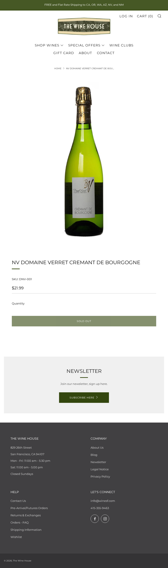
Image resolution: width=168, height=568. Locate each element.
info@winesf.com (103, 501)
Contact (106, 53)
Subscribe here (82, 397)
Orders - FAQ (19, 522)
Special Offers (84, 45)
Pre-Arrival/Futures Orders (29, 508)
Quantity (18, 303)
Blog (94, 455)
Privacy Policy (100, 476)
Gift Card (63, 53)
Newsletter (98, 462)
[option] (84, 161)
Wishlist (16, 537)
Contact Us (18, 501)
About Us (97, 447)
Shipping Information (26, 529)
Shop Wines (47, 45)
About (85, 53)
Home (57, 68)
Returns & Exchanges (25, 515)
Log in (126, 16)
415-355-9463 (100, 508)
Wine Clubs (121, 45)
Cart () (145, 16)
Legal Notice (100, 469)
